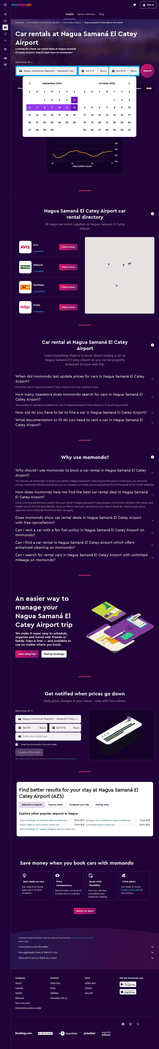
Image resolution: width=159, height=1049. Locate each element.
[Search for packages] (5, 34)
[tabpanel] (84, 158)
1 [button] (44, 100)
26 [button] (74, 122)
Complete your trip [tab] (79, 805)
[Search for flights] (5, 14)
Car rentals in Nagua (72, 22)
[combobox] (24, 62)
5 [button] (74, 100)
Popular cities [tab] (55, 805)
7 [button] (37, 107)
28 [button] (37, 130)
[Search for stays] (5, 21)
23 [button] (52, 122)
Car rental (19, 22)
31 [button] (129, 130)
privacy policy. (70, 759)
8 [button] (44, 107)
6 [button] (29, 107)
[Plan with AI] (5, 40)
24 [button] (59, 122)
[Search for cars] (5, 27)
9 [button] (52, 107)
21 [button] (37, 122)
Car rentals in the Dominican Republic (43, 22)
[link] (68, 247)
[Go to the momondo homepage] (21, 4)
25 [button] (67, 122)
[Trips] (5, 49)
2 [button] (52, 100)
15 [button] (44, 115)
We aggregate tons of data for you (38, 952)
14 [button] (37, 115)
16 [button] (52, 115)
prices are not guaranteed (82, 938)
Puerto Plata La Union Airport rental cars (39, 825)
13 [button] (30, 115)
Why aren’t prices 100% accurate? (37, 958)
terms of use (55, 759)
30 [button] (52, 130)
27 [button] (29, 130)
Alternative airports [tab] (32, 805)
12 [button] (74, 107)
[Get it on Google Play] (128, 984)
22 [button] (44, 122)
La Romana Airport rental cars (100, 825)
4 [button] (67, 100)
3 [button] (59, 100)
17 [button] (59, 115)
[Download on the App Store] (128, 992)
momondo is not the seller (33, 947)
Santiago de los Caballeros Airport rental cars (108, 820)
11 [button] (67, 107)
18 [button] (67, 115)
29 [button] (44, 130)
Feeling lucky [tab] (102, 805)
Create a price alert (130, 890)
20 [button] (29, 122)
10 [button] (59, 107)
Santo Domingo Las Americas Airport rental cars (43, 820)
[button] (5, 4)
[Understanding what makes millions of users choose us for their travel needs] (152, 457)
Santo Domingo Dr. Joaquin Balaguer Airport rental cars (47, 829)
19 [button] (74, 115)
